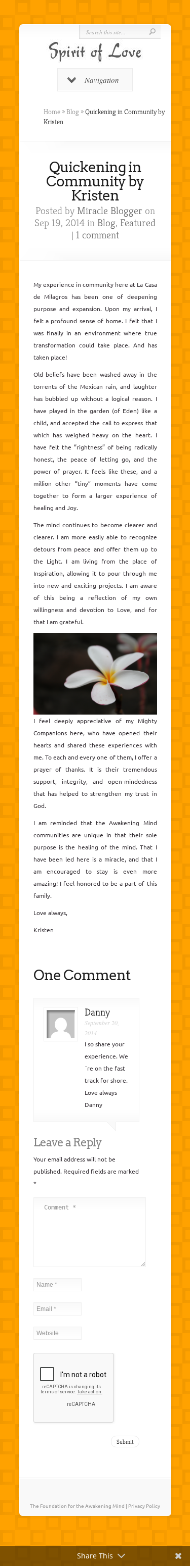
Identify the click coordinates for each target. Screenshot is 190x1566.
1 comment (97, 235)
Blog (72, 111)
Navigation (102, 80)
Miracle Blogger (109, 211)
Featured (138, 223)
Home (52, 111)
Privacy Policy (144, 1505)
